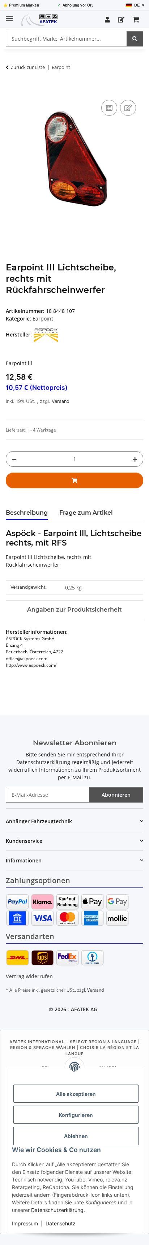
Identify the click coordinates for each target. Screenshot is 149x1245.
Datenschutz (61, 1223)
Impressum (25, 1223)
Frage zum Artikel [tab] (86, 512)
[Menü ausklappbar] (9, 15)
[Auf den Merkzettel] (128, 108)
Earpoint (43, 318)
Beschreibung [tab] (27, 512)
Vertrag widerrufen (29, 976)
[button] (107, 19)
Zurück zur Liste (28, 67)
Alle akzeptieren (76, 1094)
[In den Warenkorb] (11, 90)
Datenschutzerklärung (57, 1210)
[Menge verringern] (14, 459)
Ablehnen (76, 1136)
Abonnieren (116, 794)
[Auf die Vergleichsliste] (109, 108)
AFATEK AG (84, 1009)
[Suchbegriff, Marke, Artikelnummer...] (135, 38)
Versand (60, 401)
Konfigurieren (76, 1115)
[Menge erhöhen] (135, 459)
